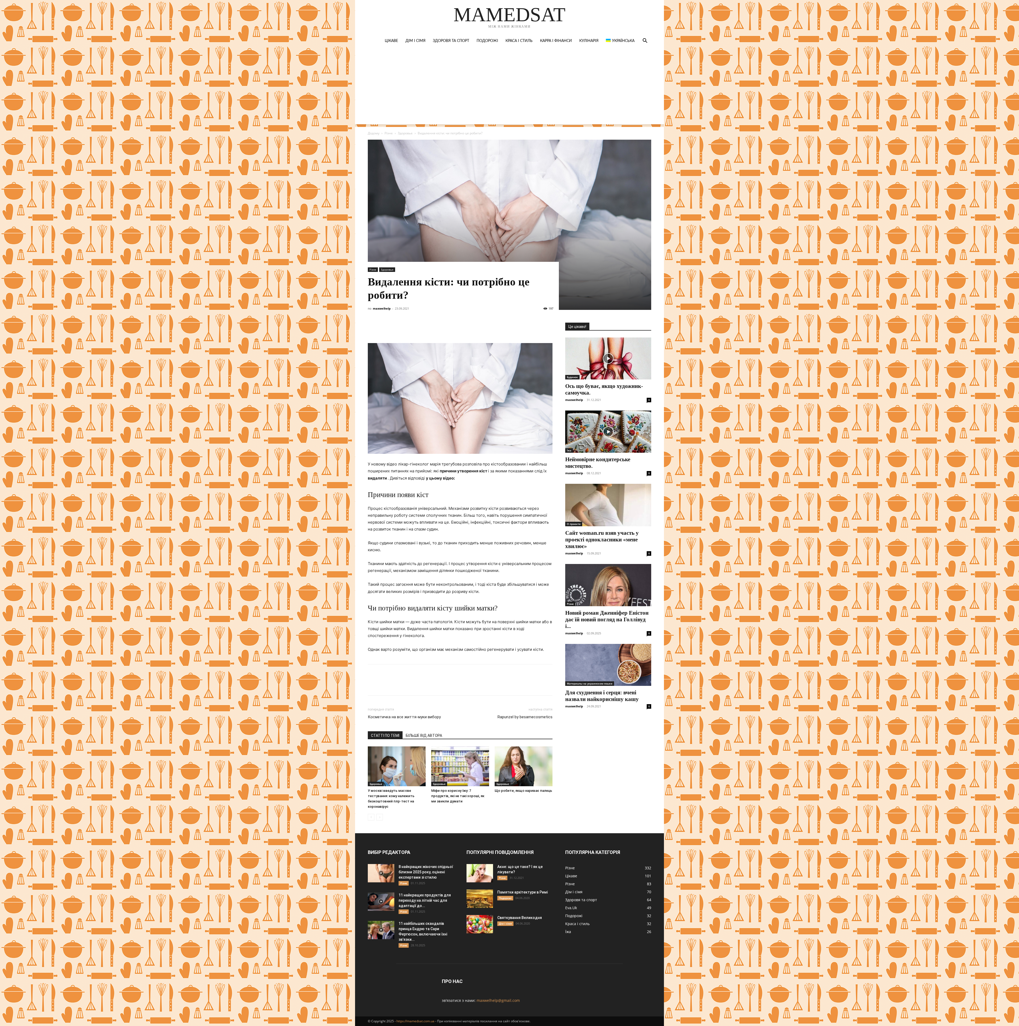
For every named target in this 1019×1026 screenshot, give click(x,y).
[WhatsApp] (434, 328)
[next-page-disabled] (379, 817)
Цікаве (391, 41)
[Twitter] (397, 328)
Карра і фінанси (556, 41)
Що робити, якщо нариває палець (523, 791)
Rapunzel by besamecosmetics (525, 717)
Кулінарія (588, 41)
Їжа (569, 450)
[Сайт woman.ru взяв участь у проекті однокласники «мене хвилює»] (608, 505)
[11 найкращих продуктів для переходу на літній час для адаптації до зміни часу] (381, 901)
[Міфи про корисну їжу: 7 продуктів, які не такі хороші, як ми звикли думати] (460, 766)
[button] (644, 41)
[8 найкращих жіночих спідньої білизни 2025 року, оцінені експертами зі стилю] (381, 873)
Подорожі (487, 41)
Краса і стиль (519, 41)
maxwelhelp (382, 308)
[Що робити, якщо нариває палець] (523, 766)
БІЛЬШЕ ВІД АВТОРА (424, 735)
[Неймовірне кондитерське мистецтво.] (608, 432)
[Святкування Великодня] (480, 924)
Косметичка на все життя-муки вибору (404, 717)
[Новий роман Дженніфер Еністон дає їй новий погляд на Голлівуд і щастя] (608, 585)
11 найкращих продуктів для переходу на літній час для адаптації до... (425, 900)
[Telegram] (422, 328)
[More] (471, 328)
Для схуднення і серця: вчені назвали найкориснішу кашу (602, 695)
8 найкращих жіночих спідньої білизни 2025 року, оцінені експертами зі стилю (426, 872)
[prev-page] (371, 817)
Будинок (572, 377)
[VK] (385, 328)
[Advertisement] (509, 87)
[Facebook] (373, 328)
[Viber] (409, 328)
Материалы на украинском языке (589, 683)
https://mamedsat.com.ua (415, 1021)
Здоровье (405, 133)
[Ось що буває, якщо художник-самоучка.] (608, 358)
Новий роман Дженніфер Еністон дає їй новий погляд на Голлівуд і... (607, 619)
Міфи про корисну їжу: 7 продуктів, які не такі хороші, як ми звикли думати (457, 796)
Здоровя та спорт (451, 41)
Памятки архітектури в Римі (522, 892)
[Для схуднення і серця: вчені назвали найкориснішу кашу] (608, 665)
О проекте (574, 524)
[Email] (446, 328)
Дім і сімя (415, 41)
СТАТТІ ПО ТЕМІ (385, 735)
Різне (389, 133)
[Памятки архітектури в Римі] (480, 899)
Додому (373, 133)
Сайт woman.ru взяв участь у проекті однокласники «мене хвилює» (602, 539)
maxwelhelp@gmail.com (498, 1000)
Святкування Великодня (519, 918)
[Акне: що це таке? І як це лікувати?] (480, 873)
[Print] (458, 328)
